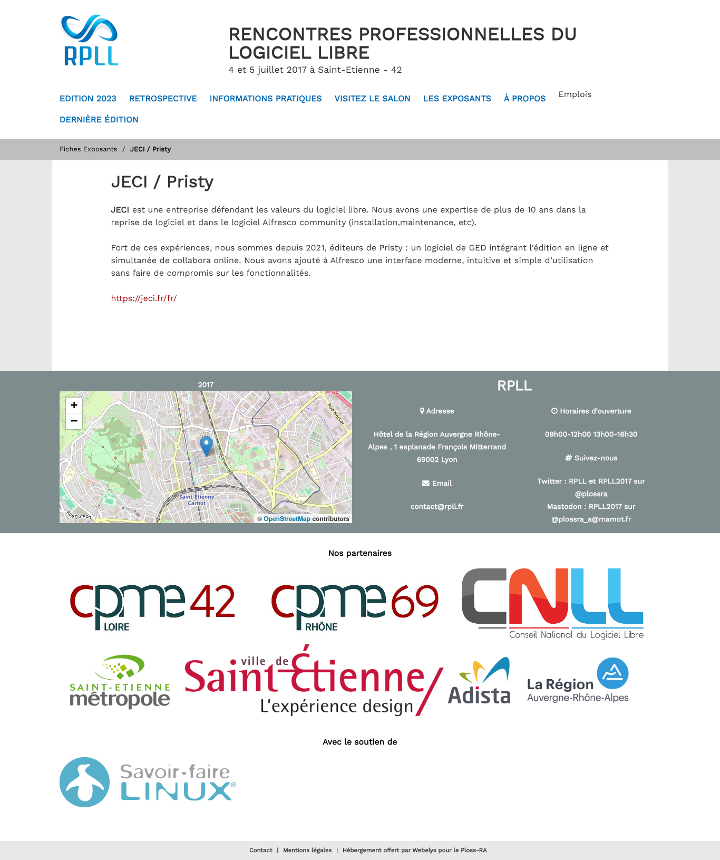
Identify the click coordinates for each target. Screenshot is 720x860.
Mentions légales (307, 850)
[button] (206, 446)
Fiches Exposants (89, 149)
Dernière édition (99, 119)
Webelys (424, 850)
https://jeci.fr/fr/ (144, 298)
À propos (525, 98)
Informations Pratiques (266, 98)
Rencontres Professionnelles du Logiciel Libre (402, 44)
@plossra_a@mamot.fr (591, 519)
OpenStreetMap (287, 518)
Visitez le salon (373, 98)
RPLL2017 (614, 481)
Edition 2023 (88, 98)
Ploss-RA (474, 850)
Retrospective (163, 98)
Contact (260, 850)
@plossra (591, 494)
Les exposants (457, 98)
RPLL (577, 481)
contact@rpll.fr (437, 506)
